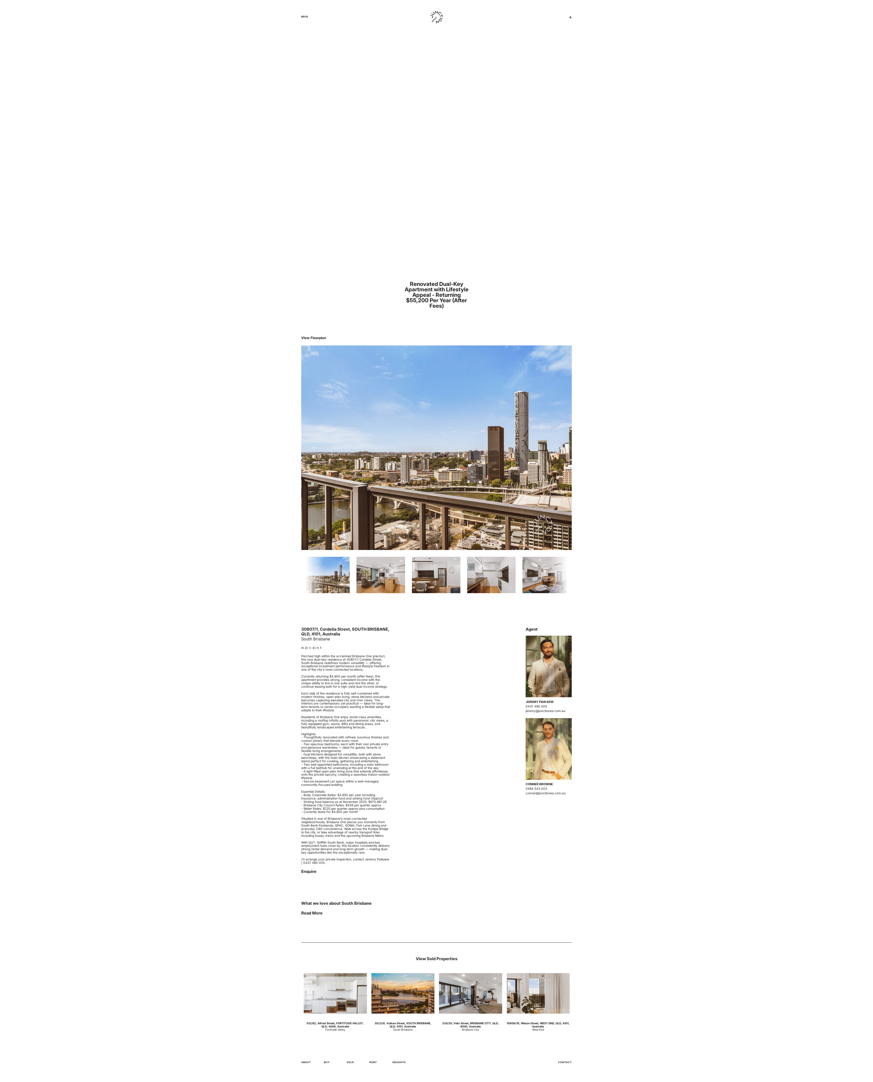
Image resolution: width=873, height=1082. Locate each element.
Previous (315, 447)
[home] (436, 17)
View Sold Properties (436, 958)
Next (558, 447)
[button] (570, 17)
